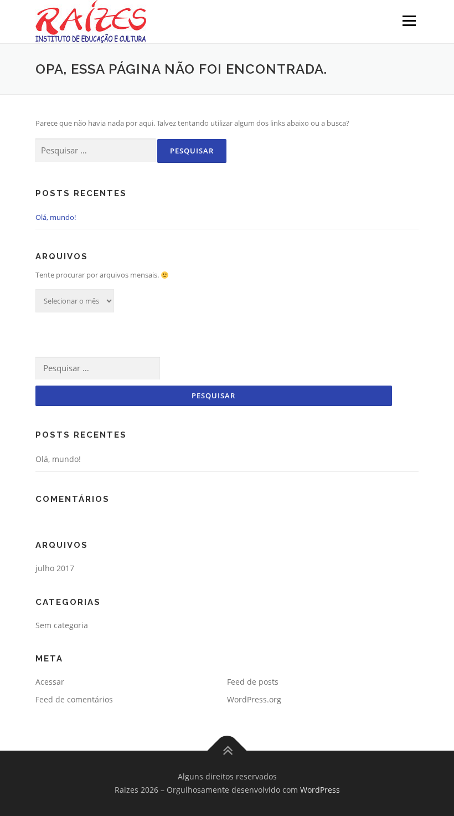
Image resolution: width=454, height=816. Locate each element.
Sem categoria (61, 625)
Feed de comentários (74, 699)
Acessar (49, 681)
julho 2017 (54, 568)
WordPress (320, 789)
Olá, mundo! (55, 217)
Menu (409, 20)
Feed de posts (252, 681)
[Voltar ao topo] (227, 751)
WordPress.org (254, 699)
